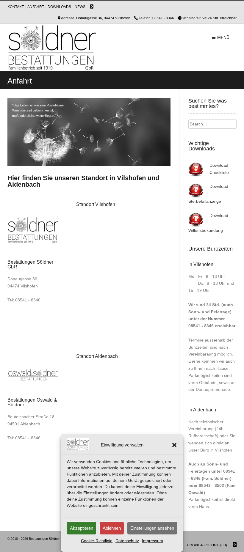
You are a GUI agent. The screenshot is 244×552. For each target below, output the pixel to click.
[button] (174, 445)
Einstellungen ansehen (152, 528)
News (80, 7)
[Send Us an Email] (92, 6)
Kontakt (15, 7)
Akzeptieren (81, 528)
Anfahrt (35, 7)
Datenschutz (127, 540)
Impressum (152, 540)
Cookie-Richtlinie (96, 540)
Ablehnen (112, 528)
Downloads (59, 7)
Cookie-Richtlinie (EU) (207, 545)
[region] (89, 132)
